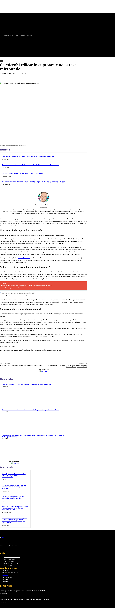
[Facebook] (41, 42)
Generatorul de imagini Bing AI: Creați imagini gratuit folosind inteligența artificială (67, 366)
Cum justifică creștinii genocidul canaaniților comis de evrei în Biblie (26, 384)
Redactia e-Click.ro (6, 73)
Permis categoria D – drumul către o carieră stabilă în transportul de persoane (30, 165)
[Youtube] (48, 42)
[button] (47, 46)
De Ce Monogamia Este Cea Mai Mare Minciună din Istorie (22, 173)
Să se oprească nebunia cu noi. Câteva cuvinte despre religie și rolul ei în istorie (30, 410)
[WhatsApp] (77, 77)
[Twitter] (44, 42)
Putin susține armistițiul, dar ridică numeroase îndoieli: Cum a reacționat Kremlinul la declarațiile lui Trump (33, 436)
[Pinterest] (71, 77)
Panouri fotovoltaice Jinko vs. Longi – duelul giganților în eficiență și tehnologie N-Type (33, 182)
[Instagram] (4, 548)
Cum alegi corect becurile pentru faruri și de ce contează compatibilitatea (28, 156)
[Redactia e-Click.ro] (43, 197)
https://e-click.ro (43, 207)
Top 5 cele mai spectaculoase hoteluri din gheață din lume (21, 365)
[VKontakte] (11, 548)
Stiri (1, 61)
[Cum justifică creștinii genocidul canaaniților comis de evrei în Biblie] (77, 394)
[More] (84, 78)
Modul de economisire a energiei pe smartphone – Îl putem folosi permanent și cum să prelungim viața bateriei (14, 520)
